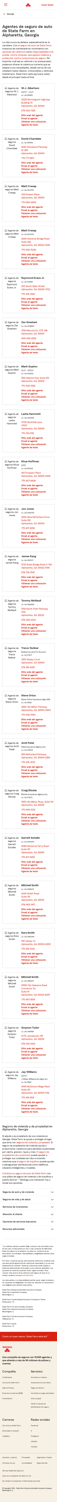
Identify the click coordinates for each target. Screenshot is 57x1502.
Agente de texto (29, 125)
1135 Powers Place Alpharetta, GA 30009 (33, 196)
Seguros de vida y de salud (16, 1199)
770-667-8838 (28, 481)
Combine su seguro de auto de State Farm (24, 1173)
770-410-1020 (28, 949)
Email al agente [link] (29, 118)
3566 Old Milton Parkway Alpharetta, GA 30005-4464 (36, 708)
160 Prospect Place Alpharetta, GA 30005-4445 (36, 474)
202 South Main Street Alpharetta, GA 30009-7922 (35, 288)
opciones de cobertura (14, 52)
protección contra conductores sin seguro (24, 58)
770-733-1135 (27, 433)
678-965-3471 (28, 904)
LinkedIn (34, 1441)
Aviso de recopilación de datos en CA (16, 1476)
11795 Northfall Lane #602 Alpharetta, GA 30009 (33, 425)
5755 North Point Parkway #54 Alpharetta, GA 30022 (34, 612)
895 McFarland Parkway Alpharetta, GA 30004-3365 (35, 756)
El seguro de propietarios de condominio (25, 1153)
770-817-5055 (28, 857)
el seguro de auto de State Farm (34, 45)
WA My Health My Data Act (13, 1471)
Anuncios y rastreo (9, 1457)
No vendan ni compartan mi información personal (21, 1481)
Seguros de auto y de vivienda (18, 1192)
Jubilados (6, 1436)
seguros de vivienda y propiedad (33, 1142)
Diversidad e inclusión (10, 1431)
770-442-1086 (28, 386)
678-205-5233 (28, 620)
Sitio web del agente (32, 115)
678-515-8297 (28, 667)
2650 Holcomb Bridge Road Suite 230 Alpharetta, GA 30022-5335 (35, 242)
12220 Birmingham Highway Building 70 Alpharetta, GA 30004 (35, 102)
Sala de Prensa (8, 1388)
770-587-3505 (28, 999)
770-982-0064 (28, 202)
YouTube (34, 1447)
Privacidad (26, 1457)
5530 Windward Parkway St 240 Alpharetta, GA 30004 (34, 150)
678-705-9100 (28, 1044)
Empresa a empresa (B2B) (12, 1393)
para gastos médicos (38, 55)
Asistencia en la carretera (41, 1383)
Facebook (34, 1425)
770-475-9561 (28, 294)
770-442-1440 (28, 715)
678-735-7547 (28, 572)
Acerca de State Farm (10, 1383)
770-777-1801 (27, 158)
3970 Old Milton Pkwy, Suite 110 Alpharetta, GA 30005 (37, 803)
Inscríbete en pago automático (42, 1393)
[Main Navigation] (5, 4)
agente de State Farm (25, 1275)
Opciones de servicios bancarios (19, 1221)
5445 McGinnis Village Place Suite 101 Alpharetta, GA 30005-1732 (35, 1089)
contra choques (18, 55)
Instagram (35, 1436)
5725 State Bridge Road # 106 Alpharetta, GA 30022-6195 (36, 566)
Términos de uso (8, 1463)
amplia (5, 55)
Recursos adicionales (13, 1229)
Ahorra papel (36, 1398)
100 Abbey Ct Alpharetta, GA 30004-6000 (36, 942)
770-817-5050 (28, 528)
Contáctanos (7, 1377)
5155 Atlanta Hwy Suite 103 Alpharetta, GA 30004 (35, 379)
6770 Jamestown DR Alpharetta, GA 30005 (33, 1037)
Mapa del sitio (42, 1463)
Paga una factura (37, 1388)
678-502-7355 (28, 110)
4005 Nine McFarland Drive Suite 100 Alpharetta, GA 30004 (35, 520)
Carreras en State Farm (11, 1425)
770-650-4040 (28, 250)
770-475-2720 (28, 762)
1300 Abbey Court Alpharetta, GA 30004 (33, 661)
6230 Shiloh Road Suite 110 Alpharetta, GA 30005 (33, 896)
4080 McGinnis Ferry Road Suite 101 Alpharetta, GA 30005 (35, 849)
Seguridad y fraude (44, 1457)
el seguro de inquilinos (28, 1161)
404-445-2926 (28, 338)
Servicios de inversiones (15, 1207)
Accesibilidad (27, 1463)
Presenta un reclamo (39, 1377)
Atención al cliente (12, 1214)
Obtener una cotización (33, 121)
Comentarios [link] (7, 1398)
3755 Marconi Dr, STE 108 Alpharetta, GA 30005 (34, 332)
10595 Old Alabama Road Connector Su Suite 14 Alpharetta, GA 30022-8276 (36, 990)
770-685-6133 (28, 810)
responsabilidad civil (43, 52)
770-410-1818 (27, 1097)
